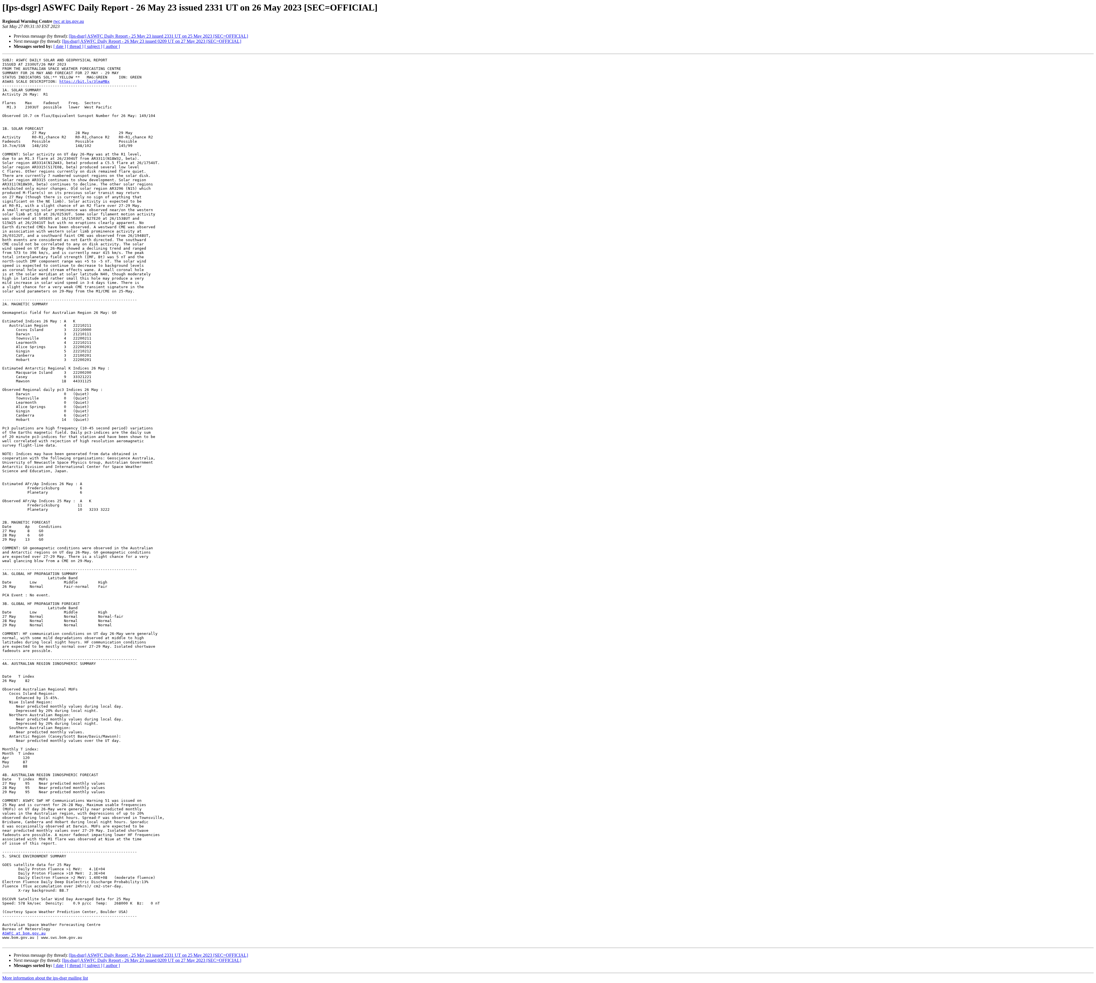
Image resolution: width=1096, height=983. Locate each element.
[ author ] (111, 46)
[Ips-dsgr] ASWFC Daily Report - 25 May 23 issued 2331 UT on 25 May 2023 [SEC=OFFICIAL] (158, 36)
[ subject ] (93, 46)
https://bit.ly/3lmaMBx (84, 81)
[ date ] (59, 46)
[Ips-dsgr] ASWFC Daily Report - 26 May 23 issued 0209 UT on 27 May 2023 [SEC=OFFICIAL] (151, 41)
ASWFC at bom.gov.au (24, 933)
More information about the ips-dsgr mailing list (45, 978)
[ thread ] (75, 46)
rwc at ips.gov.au (68, 21)
